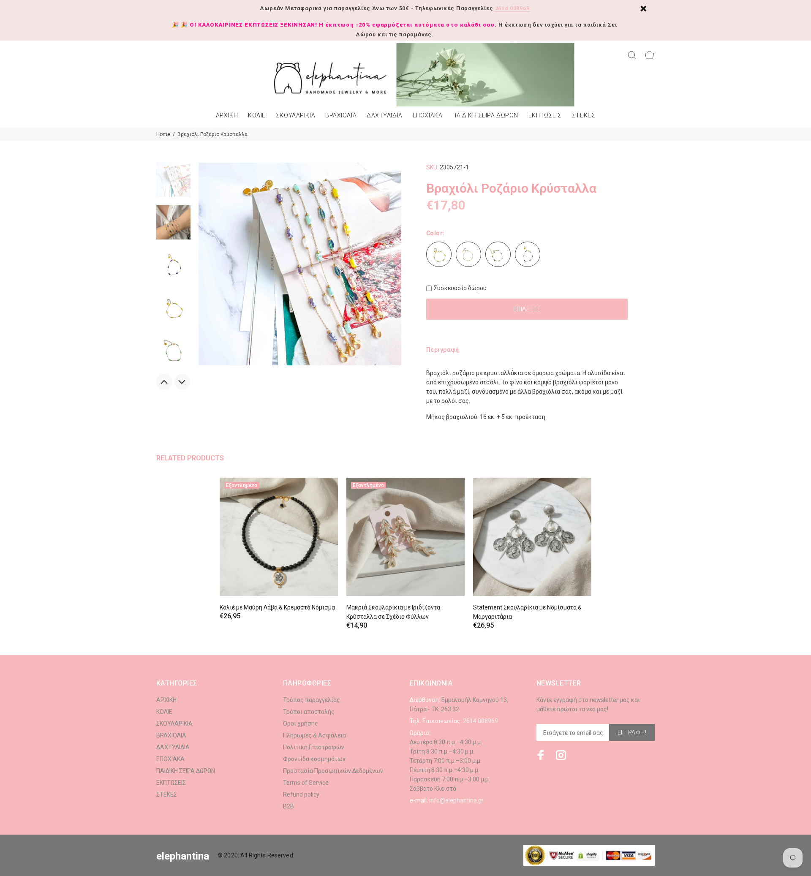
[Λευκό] (468, 254)
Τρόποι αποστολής (309, 711)
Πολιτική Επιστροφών (313, 747)
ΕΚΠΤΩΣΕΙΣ (545, 115)
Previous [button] (164, 382)
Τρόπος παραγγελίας (311, 699)
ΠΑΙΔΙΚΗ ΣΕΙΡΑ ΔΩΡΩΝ (485, 115)
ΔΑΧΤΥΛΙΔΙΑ (385, 115)
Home (163, 134)
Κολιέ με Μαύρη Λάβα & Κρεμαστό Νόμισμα (277, 607)
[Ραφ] (527, 254)
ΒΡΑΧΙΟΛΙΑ (341, 115)
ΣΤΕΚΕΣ (583, 115)
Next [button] (182, 382)
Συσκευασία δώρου (460, 288)
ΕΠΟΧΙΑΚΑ (427, 115)
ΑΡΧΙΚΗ (227, 115)
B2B (288, 806)
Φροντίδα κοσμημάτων (314, 759)
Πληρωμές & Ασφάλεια (314, 735)
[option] (173, 184)
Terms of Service (306, 782)
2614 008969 (512, 8)
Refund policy (301, 794)
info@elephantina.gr (456, 800)
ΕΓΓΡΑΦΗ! (632, 732)
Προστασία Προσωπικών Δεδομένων (333, 770)
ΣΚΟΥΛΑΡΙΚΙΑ (295, 115)
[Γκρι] (498, 254)
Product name (71, 842)
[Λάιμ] (439, 254)
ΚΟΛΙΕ (257, 115)
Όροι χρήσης (300, 723)
